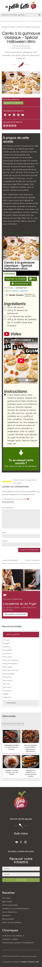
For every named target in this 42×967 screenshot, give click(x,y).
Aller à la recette (14, 103)
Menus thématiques (24, 52)
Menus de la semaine (11, 660)
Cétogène (6, 643)
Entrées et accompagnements (15, 909)
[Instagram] (25, 842)
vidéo (35, 218)
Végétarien (21, 58)
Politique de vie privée (27, 956)
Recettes (12, 27)
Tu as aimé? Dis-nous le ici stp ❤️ (15, 499)
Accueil (4, 27)
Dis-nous (9, 466)
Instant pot (7, 653)
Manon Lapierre (20, 291)
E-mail (5, 541)
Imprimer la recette (15, 279)
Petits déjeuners (10, 905)
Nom (4, 532)
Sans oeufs (34, 55)
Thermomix (7, 690)
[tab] (21, 634)
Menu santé (7, 657)
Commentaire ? (22, 283)
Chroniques (10, 930)
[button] (5, 115)
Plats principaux (9, 912)
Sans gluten (16, 55)
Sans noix (25, 55)
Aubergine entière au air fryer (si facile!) (11, 747)
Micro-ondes (7, 667)
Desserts (20, 27)
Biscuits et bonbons (33, 27)
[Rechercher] (39, 14)
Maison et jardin (10, 939)
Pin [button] (34, 279)
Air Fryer (6, 640)
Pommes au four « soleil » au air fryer (11, 772)
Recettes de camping (11, 923)
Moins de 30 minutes (10, 670)
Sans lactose (7, 680)
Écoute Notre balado (21, 819)
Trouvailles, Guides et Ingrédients (18, 943)
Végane (6, 694)
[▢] (5, 307)
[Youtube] (16, 842)
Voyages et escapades (12, 936)
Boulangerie (8, 919)
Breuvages (7, 902)
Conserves (7, 647)
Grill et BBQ (7, 650)
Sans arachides (8, 674)
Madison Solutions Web (30, 962)
